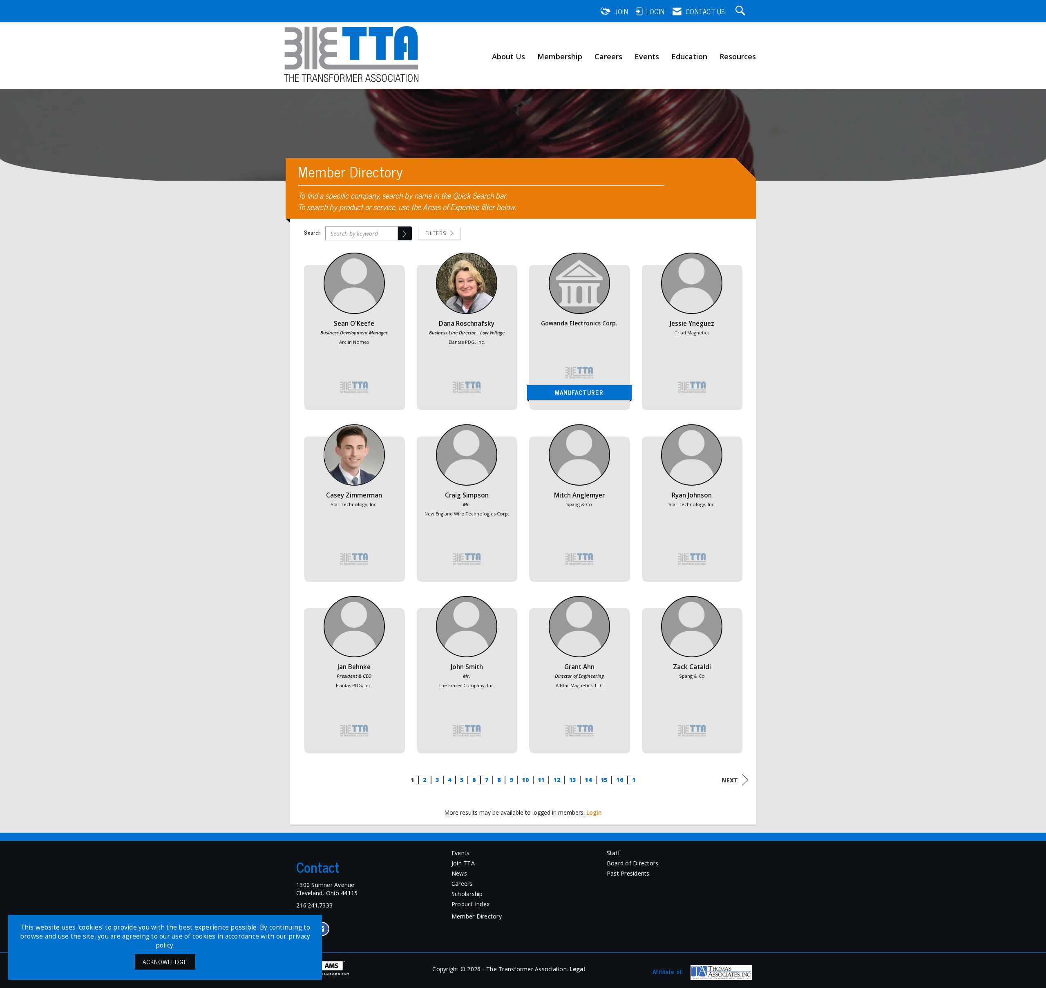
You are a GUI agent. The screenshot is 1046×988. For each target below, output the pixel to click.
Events (647, 56)
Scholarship (467, 894)
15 (603, 780)
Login (594, 812)
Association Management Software (320, 976)
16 (619, 780)
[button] (405, 233)
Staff (613, 853)
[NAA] (720, 972)
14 (588, 780)
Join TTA (463, 863)
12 (556, 780)
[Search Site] (742, 11)
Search (312, 232)
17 (635, 780)
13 (572, 780)
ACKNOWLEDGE (165, 962)
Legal (577, 969)
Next (730, 780)
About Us (508, 56)
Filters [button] (436, 233)
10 (525, 780)
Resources (738, 56)
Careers (608, 56)
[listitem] (354, 334)
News (459, 873)
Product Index (470, 904)
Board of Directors (633, 863)
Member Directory (476, 916)
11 (540, 780)
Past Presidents (628, 873)
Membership (559, 56)
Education (689, 56)
